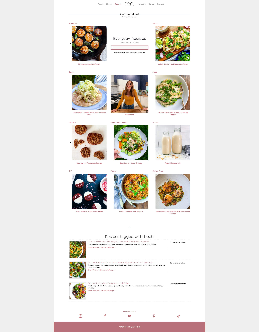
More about (129, 115)
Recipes (118, 4)
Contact (160, 4)
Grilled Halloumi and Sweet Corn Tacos (172, 64)
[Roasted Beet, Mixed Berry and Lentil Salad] (77, 291)
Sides (154, 72)
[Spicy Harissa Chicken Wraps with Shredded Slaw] (89, 92)
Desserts (72, 122)
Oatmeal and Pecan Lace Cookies (89, 163)
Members (142, 4)
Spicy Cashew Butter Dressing (131, 163)
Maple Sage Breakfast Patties (89, 64)
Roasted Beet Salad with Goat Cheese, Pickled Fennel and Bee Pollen (121, 262)
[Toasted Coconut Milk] (173, 142)
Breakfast (73, 23)
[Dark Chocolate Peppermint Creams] (89, 191)
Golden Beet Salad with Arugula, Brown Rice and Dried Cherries (118, 242)
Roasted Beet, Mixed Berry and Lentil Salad (108, 283)
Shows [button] (109, 4)
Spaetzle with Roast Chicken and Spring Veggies (173, 114)
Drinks (155, 122)
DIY (70, 171)
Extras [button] (151, 4)
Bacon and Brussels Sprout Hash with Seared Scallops (173, 213)
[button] (129, 227)
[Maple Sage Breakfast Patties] (89, 44)
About (100, 4)
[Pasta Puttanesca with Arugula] (131, 191)
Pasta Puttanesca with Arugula (131, 212)
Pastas (113, 171)
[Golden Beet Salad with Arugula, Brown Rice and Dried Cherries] (77, 249)
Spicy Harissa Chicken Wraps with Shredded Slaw (89, 114)
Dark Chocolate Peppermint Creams (89, 212)
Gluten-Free (157, 171)
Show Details (93, 247)
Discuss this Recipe (107, 247)
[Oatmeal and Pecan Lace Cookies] (89, 142)
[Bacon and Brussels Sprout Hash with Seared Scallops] (173, 191)
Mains (155, 23)
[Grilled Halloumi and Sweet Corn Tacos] (173, 44)
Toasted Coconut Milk (173, 163)
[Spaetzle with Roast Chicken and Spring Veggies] (173, 92)
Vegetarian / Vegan (119, 122)
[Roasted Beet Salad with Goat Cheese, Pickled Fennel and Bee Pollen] (77, 270)
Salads (71, 72)
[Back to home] (129, 4)
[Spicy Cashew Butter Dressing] (131, 142)
